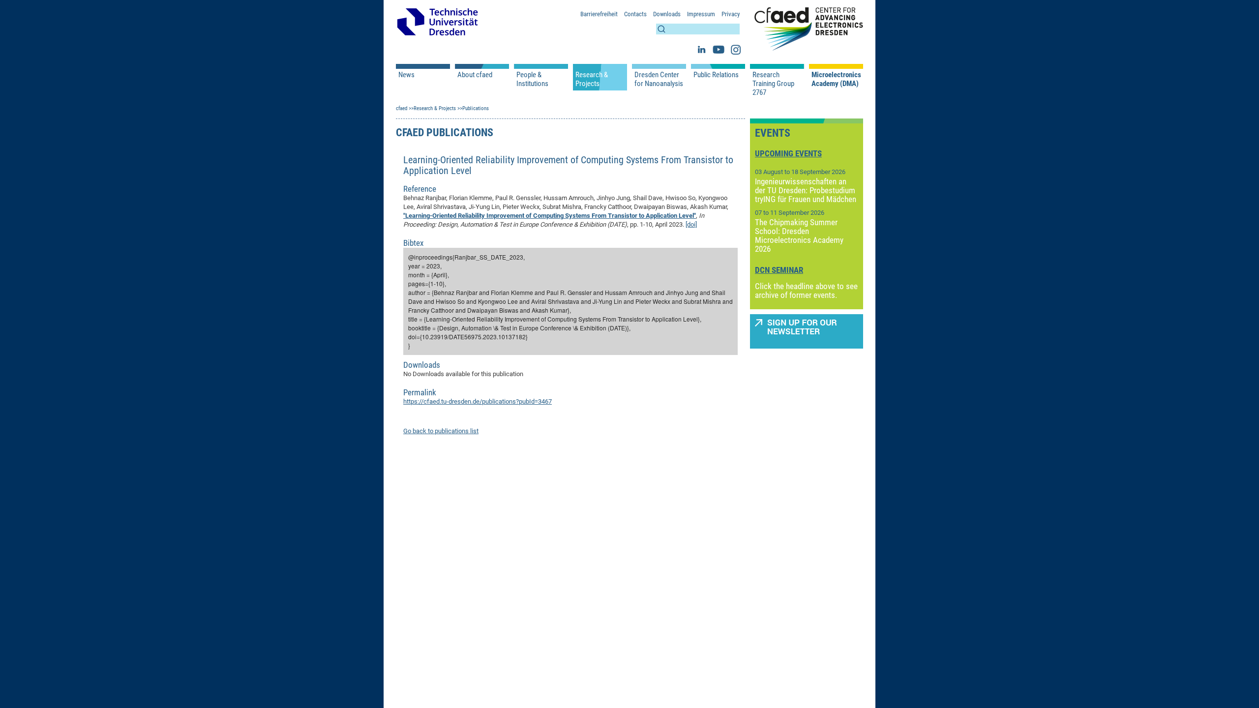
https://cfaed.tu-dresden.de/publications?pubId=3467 (477, 401)
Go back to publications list (441, 431)
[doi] (691, 224)
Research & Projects (591, 79)
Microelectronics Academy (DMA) (836, 79)
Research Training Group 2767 (773, 83)
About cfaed (474, 74)
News (406, 74)
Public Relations (716, 74)
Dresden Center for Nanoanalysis (658, 79)
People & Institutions (532, 79)
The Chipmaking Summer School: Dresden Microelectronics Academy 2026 (799, 235)
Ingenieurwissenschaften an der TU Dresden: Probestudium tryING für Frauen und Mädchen (805, 190)
